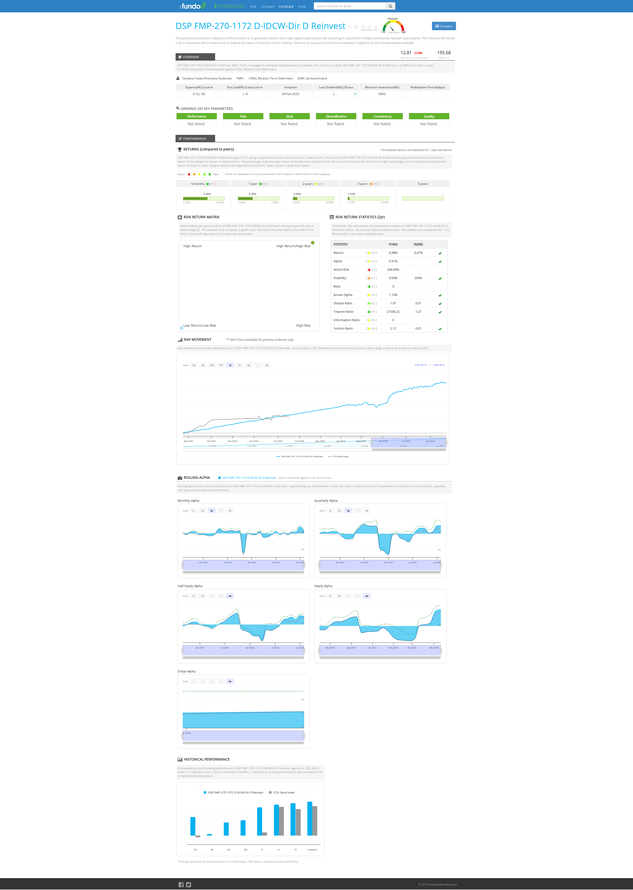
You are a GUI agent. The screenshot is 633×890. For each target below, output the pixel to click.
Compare (267, 6)
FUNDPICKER (231, 6)
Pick (253, 6)
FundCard (286, 6)
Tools (302, 6)
